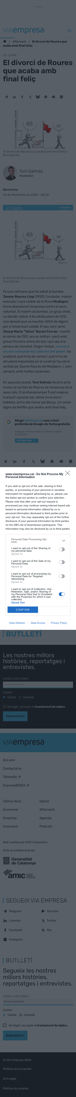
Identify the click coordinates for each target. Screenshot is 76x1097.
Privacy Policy (59, 622)
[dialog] (38, 548)
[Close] (68, 474)
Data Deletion (17, 622)
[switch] (62, 549)
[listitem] (38, 540)
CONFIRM (23, 609)
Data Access (38, 622)
